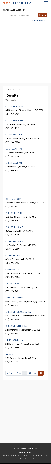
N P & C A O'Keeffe (14, 297)
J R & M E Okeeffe (13, 283)
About (23, 448)
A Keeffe (9, 354)
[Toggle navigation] (46, 3)
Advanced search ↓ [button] (40, 20)
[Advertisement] (25, 52)
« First (10, 373)
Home (16, 448)
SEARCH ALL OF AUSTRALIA (14, 10)
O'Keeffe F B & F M (14, 106)
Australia (8, 90)
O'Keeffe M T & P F (14, 241)
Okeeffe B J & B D (13, 269)
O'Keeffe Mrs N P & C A (16, 326)
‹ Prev (18, 373)
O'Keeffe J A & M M (14, 163)
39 (30, 373)
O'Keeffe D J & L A (13, 134)
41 (41, 373)
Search (42, 15)
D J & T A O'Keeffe (13, 149)
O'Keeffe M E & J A (13, 213)
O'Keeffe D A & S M (14, 120)
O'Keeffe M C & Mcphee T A (18, 312)
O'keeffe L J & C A (13, 199)
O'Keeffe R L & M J (13, 255)
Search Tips (32, 448)
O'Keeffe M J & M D (14, 227)
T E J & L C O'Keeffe (14, 340)
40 (35, 373)
